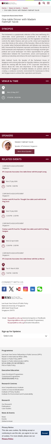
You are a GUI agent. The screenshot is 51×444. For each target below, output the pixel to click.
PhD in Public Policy (9, 365)
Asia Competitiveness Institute (12, 387)
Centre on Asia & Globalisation (13, 390)
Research (6, 400)
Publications (6, 406)
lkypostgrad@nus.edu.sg (17, 320)
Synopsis (7, 28)
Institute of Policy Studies (11, 392)
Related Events (11, 159)
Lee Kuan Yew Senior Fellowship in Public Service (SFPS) (22, 354)
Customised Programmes (11, 376)
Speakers (7, 135)
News (4, 417)
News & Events (15, 8)
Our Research (7, 404)
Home (4, 8)
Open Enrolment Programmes (12, 374)
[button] (25, 336)
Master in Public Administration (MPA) (15, 361)
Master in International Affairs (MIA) (14, 357)
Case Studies (6, 408)
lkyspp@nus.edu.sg (15, 318)
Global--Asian (7, 421)
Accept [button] (45, 433)
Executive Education (10, 370)
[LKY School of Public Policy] (9, 3)
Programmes (7, 350)
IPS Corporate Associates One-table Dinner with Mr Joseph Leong (24, 172)
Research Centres (9, 383)
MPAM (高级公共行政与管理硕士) (13, 363)
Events (25, 8)
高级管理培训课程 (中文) (10, 378)
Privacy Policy (7, 439)
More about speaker (25, 151)
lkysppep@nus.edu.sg (16, 323)
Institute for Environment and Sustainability (17, 394)
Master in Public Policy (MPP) (12, 359)
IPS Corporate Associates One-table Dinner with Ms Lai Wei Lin (23, 259)
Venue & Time (10, 81)
